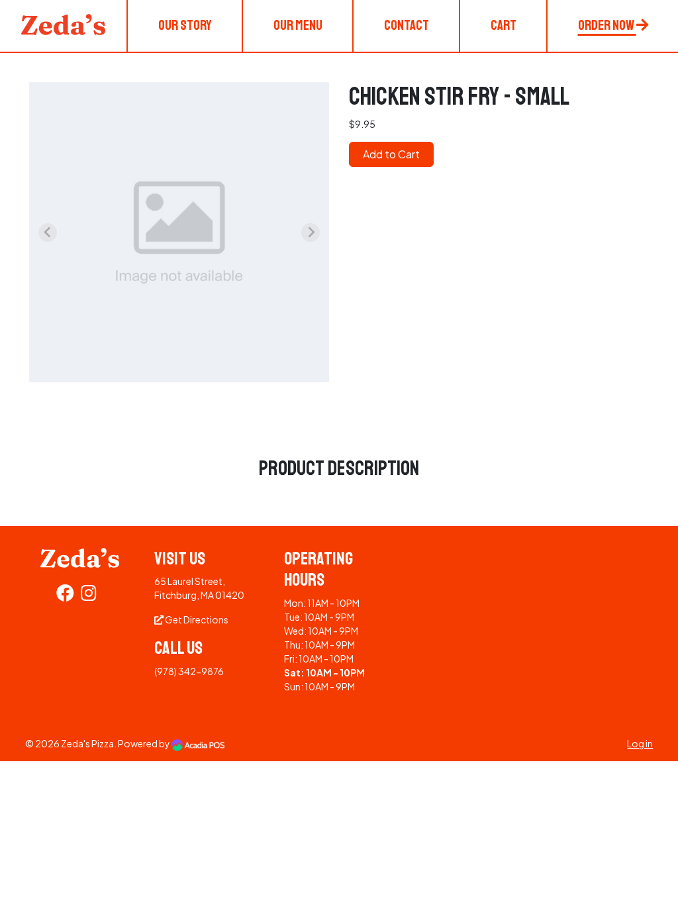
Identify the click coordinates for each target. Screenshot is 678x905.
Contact (406, 25)
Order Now (607, 25)
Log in (640, 743)
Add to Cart (391, 154)
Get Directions (196, 619)
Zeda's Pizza (87, 743)
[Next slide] (310, 232)
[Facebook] (65, 596)
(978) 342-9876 (189, 671)
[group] (179, 232)
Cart (503, 25)
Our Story (185, 25)
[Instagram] (89, 596)
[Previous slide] (47, 232)
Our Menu (297, 25)
